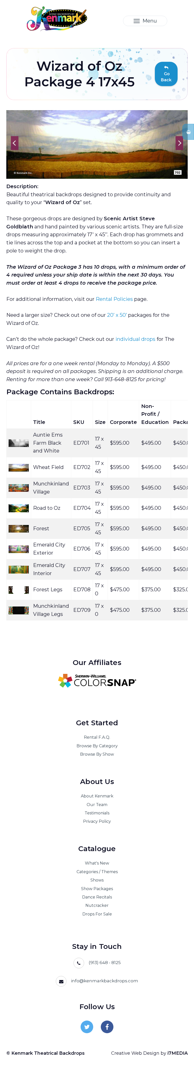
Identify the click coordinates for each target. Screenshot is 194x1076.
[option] (97, 144)
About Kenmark (97, 796)
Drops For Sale (97, 914)
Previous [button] (14, 143)
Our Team (97, 804)
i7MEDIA (177, 1053)
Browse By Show (97, 754)
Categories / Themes (97, 871)
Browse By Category (97, 746)
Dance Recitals (97, 897)
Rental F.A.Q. (97, 737)
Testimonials (97, 813)
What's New (97, 863)
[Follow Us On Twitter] (87, 1027)
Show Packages (97, 888)
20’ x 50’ (117, 315)
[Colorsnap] (97, 681)
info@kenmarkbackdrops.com (104, 980)
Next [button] (179, 143)
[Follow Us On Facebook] (107, 1027)
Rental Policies (114, 299)
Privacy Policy (97, 821)
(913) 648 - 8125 (105, 962)
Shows (97, 880)
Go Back (166, 76)
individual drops (135, 339)
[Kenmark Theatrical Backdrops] (57, 18)
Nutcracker (97, 905)
